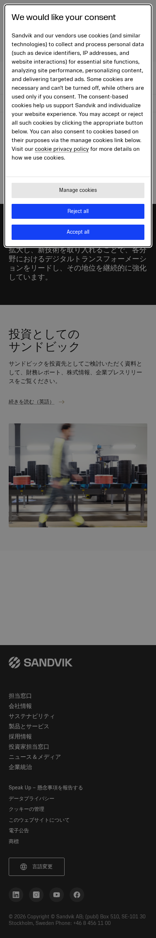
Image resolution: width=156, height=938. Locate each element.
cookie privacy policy (62, 149)
